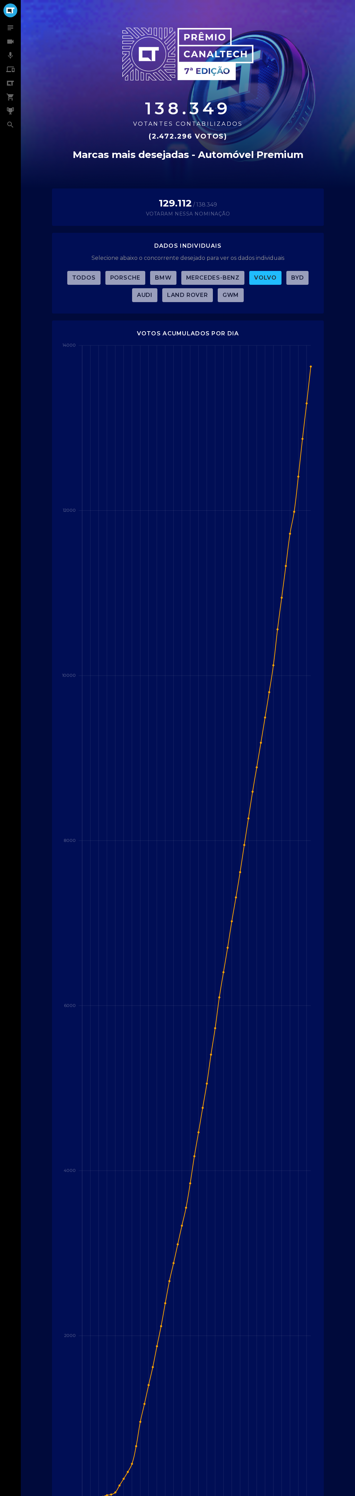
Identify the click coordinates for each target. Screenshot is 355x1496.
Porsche (125, 277)
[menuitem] (10, 28)
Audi (145, 295)
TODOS (84, 277)
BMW (163, 277)
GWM (231, 295)
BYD (297, 277)
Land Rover (187, 295)
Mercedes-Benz (213, 277)
